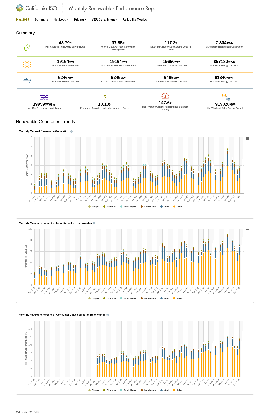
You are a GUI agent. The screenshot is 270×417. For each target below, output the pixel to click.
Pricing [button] (79, 19)
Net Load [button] (60, 19)
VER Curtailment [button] (103, 19)
